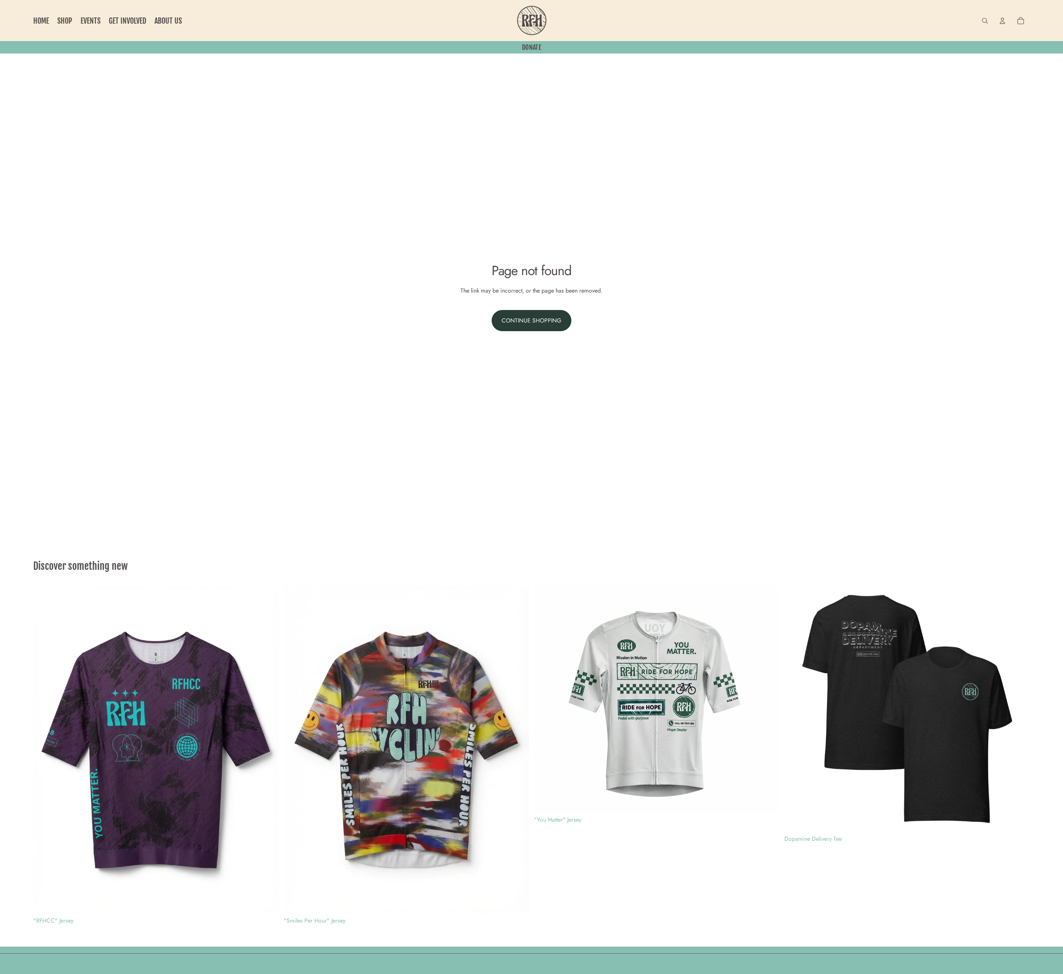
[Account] (1002, 21)
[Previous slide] (45, 750)
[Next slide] (266, 750)
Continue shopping (531, 320)
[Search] (985, 21)
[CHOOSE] (265, 900)
